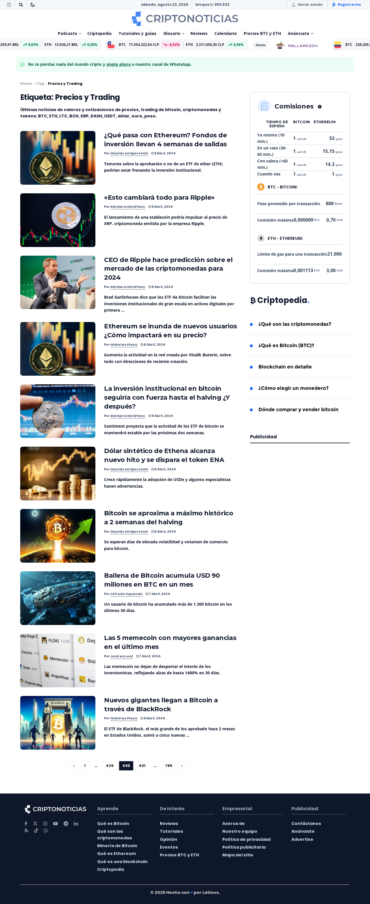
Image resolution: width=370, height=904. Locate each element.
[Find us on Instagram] (45, 823)
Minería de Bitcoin (117, 846)
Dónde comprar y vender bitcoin (298, 409)
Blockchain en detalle (285, 367)
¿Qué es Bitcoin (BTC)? (286, 345)
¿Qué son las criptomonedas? (294, 324)
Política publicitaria (244, 847)
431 (142, 765)
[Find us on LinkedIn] (76, 823)
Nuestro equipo (239, 831)
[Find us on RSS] (26, 830)
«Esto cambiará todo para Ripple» (159, 197)
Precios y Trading (65, 83)
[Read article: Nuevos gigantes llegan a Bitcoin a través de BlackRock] (57, 723)
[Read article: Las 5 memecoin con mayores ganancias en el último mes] (57, 660)
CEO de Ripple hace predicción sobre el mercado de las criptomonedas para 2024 (168, 269)
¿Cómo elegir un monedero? (293, 388)
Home (26, 83)
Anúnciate (298, 33)
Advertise (302, 839)
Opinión (168, 839)
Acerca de (233, 823)
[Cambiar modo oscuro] (32, 4)
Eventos (169, 847)
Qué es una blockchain (122, 861)
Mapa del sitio (237, 855)
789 (168, 765)
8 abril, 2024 (162, 287)
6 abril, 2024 (154, 718)
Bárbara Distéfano (128, 206)
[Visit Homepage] (185, 18)
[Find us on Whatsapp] (46, 830)
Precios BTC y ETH (262, 33)
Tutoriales (171, 831)
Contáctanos (306, 823)
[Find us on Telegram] (66, 823)
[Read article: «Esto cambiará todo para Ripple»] (57, 220)
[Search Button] (20, 4)
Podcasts (67, 33)
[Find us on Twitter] (35, 823)
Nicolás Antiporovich (129, 153)
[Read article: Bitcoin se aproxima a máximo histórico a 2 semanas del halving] (57, 536)
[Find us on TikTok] (36, 831)
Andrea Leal (122, 656)
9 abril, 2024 (165, 153)
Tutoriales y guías (137, 33)
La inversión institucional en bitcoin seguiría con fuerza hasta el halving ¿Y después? (167, 397)
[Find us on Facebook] (26, 823)
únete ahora (118, 64)
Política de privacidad (246, 839)
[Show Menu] (9, 4)
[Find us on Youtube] (55, 823)
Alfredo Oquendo (127, 594)
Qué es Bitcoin (113, 823)
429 (110, 765)
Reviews (199, 33)
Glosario (171, 33)
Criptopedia (99, 33)
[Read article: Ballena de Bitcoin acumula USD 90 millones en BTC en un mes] (57, 598)
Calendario (225, 33)
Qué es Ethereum (116, 853)
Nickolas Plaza (124, 344)
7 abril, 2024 (159, 594)
